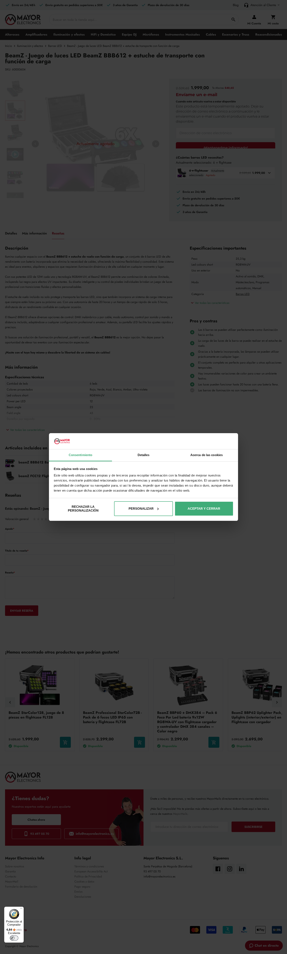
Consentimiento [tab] (80, 455)
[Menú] (21, 909)
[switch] (14, 938)
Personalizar (141, 508)
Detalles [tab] (144, 455)
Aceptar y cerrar (204, 508)
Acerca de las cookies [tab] (206, 455)
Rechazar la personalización (83, 508)
